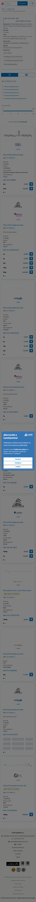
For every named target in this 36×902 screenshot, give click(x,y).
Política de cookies (20, 449)
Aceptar (18, 466)
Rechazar (18, 459)
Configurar (18, 463)
